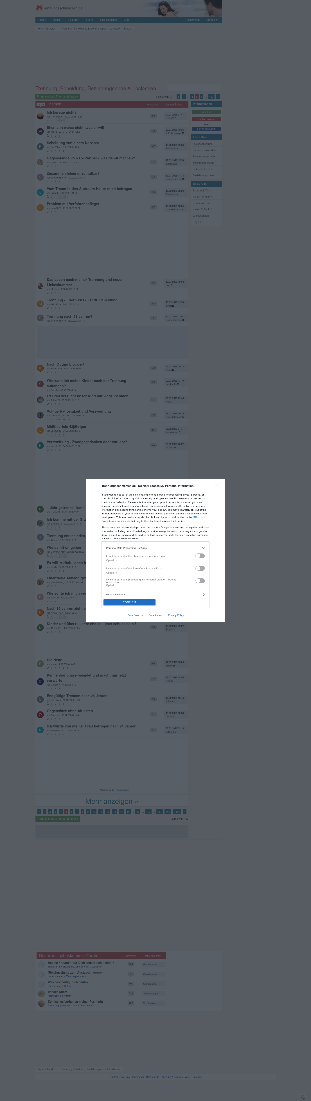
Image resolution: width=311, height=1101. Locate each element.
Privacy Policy (176, 615)
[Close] (217, 486)
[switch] (200, 555)
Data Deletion (135, 615)
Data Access (155, 615)
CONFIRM (129, 602)
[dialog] (155, 550)
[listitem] (155, 548)
